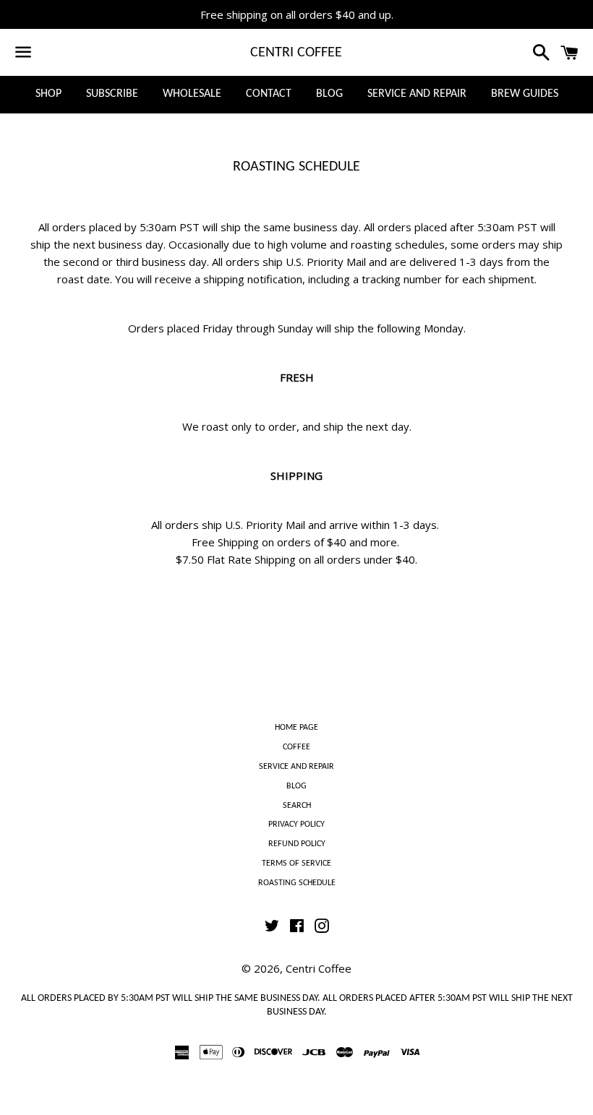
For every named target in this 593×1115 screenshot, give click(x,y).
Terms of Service (296, 863)
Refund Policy (296, 844)
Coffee (296, 747)
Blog (329, 94)
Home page (296, 727)
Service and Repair (416, 94)
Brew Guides (524, 94)
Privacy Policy (296, 824)
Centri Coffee (296, 53)
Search (297, 805)
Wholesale (192, 94)
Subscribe (112, 94)
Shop (48, 94)
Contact (268, 94)
